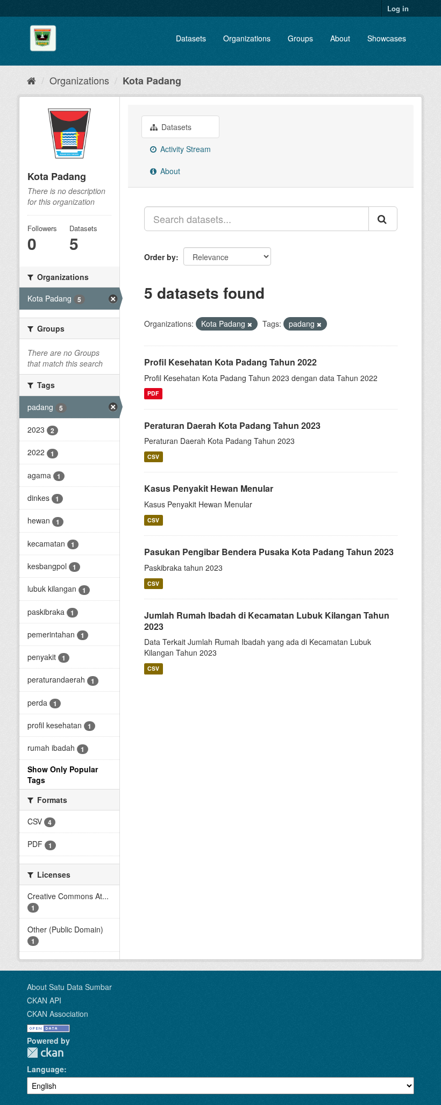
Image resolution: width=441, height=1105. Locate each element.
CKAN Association (57, 1013)
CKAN (45, 1052)
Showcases (386, 38)
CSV (153, 457)
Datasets (191, 38)
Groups (300, 38)
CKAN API (44, 1000)
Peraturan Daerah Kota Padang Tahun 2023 (232, 425)
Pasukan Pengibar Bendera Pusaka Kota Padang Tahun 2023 (269, 552)
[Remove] (249, 324)
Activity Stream (184, 148)
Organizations (247, 38)
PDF (153, 394)
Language (45, 1069)
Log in (398, 8)
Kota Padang (152, 81)
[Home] (31, 80)
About (340, 38)
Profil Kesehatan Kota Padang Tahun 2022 (230, 362)
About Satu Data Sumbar (69, 986)
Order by (160, 257)
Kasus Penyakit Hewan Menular (208, 488)
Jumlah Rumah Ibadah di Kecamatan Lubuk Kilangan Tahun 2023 (266, 621)
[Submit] (382, 218)
